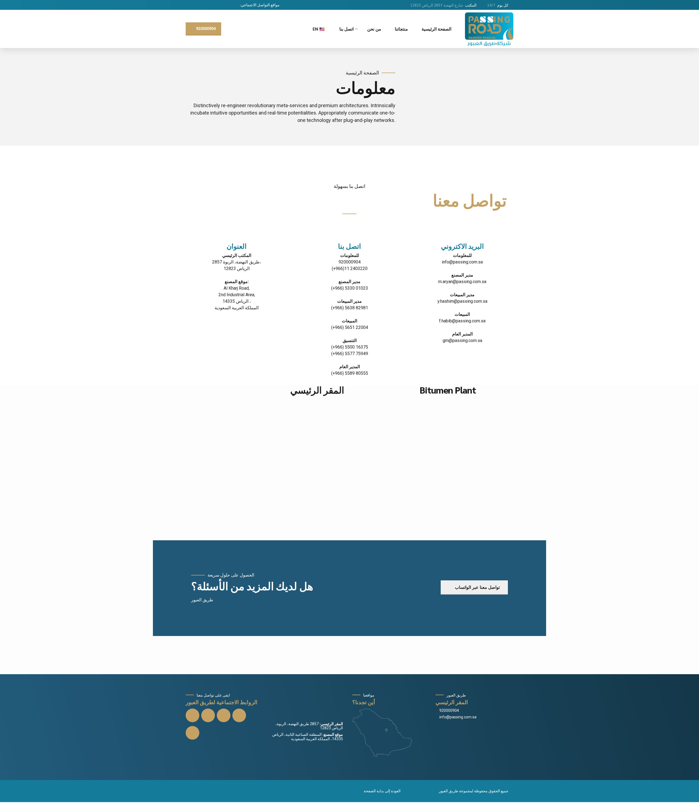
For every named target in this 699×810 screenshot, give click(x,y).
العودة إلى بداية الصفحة (382, 791)
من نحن (374, 29)
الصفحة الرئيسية (436, 29)
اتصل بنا (346, 29)
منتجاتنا (401, 29)
